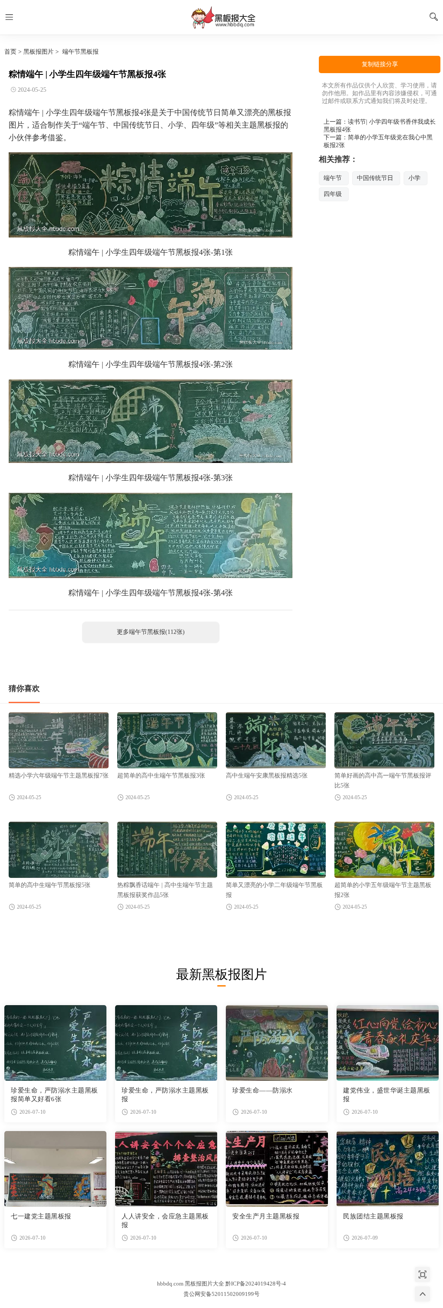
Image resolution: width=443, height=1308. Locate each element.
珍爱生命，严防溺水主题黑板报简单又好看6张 (54, 1094)
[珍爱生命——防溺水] (277, 1043)
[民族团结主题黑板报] (388, 1169)
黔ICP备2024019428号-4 (255, 1283)
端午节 (333, 178)
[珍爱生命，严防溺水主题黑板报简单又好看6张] (55, 1043)
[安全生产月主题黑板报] (277, 1169)
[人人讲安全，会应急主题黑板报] (166, 1169)
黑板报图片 (38, 51)
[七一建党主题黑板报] (55, 1169)
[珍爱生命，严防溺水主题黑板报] (166, 1043)
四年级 (333, 194)
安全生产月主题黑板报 (265, 1216)
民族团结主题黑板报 (373, 1216)
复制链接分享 (380, 64)
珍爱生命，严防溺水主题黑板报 (165, 1094)
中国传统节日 (375, 178)
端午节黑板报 (80, 51)
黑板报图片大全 (221, 17)
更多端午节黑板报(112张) (151, 632)
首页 (10, 51)
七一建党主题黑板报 (41, 1216)
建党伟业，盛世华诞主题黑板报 (386, 1094)
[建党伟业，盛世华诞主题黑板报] (388, 1043)
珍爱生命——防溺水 (262, 1090)
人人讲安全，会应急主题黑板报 (165, 1220)
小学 (414, 178)
